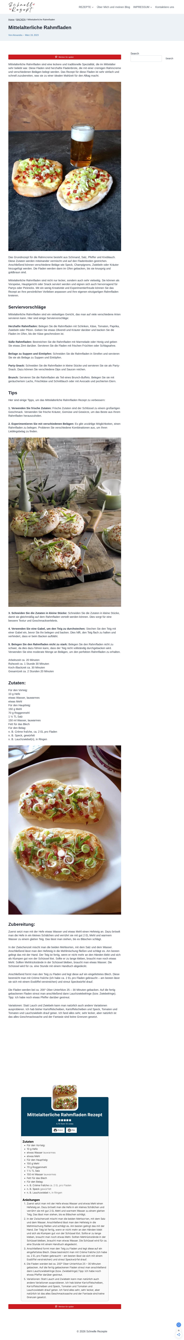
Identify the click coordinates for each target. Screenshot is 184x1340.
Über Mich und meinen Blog (113, 7)
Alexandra (17, 35)
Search (135, 53)
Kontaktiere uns (164, 7)
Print (60, 1130)
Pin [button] (73, 1130)
